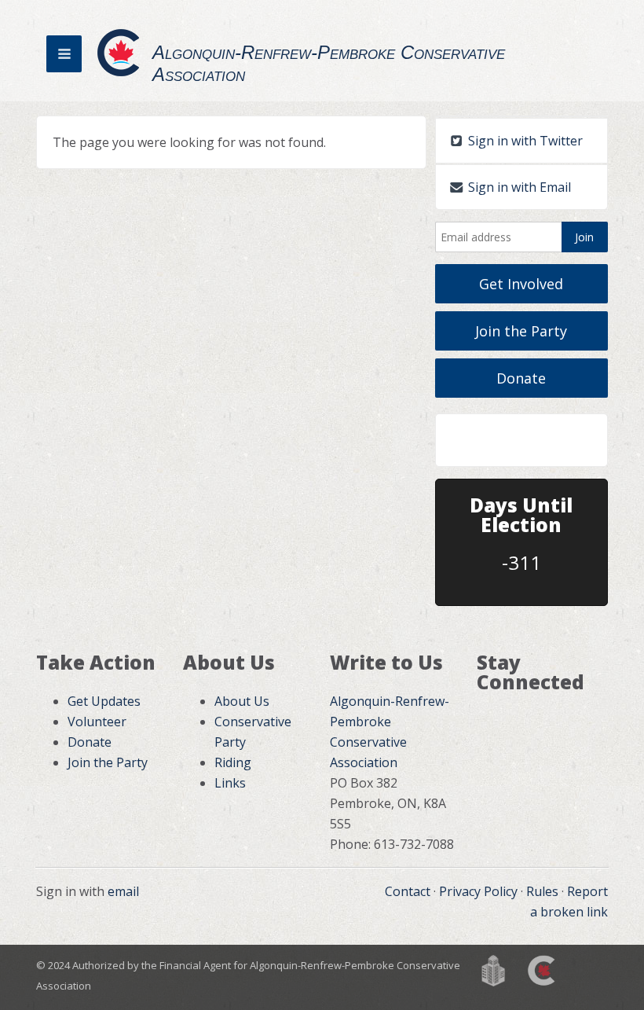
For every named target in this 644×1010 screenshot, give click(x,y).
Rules (542, 891)
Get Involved (521, 283)
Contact (407, 891)
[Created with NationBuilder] (493, 969)
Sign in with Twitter (524, 140)
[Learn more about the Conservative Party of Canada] (542, 969)
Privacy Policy (478, 891)
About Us (241, 701)
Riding (232, 762)
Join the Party (521, 330)
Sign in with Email (518, 187)
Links (230, 782)
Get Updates (104, 701)
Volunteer (97, 721)
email (123, 891)
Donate (521, 378)
